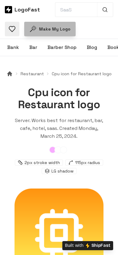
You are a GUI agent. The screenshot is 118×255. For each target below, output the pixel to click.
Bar (33, 47)
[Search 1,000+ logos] (105, 9)
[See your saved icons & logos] (12, 29)
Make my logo (54, 29)
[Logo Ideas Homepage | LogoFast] (10, 74)
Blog (92, 47)
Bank (13, 47)
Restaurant (32, 73)
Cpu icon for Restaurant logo (82, 73)
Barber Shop (62, 47)
